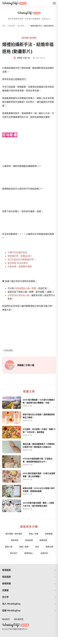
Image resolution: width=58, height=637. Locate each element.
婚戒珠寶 (29, 540)
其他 (37, 546)
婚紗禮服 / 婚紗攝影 (23, 26)
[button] (29, 570)
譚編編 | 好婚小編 (25, 365)
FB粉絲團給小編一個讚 (25, 288)
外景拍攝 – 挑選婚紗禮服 (20, 266)
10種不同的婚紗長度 (17, 252)
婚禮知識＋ (29, 553)
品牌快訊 (44, 553)
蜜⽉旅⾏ (14, 553)
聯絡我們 (6, 619)
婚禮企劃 (49, 546)
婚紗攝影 (9, 350)
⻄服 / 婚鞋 (23, 546)
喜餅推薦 (49, 534)
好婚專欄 (11, 26)
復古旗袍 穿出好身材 (18, 263)
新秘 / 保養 (33, 534)
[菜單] (54, 3)
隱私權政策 (18, 619)
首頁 (3, 26)
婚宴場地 (14, 540)
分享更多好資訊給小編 (18, 295)
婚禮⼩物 (8, 546)
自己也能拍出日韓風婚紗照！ (22, 259)
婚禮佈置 (43, 540)
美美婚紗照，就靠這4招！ (20, 256)
